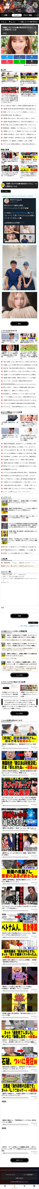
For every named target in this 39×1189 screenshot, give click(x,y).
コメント (5, 582)
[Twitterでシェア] (6, 621)
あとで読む (5, 191)
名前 (2, 607)
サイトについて (10, 1174)
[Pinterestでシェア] (15, 626)
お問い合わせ (19, 1178)
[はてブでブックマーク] (24, 621)
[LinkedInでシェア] (24, 626)
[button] (32, 62)
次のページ (19, 1160)
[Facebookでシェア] (15, 621)
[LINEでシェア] (6, 626)
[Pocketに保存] (32, 621)
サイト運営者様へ (28, 1174)
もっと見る (19, 675)
